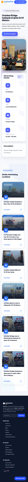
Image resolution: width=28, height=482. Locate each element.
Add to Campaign (11, 34)
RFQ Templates (8, 452)
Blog (6, 428)
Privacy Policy (8, 434)
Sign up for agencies (10, 464)
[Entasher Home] (7, 2)
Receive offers (8, 449)
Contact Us (8, 425)
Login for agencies (9, 467)
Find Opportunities (9, 454)
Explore (7, 447)
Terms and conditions (10, 436)
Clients (7, 430)
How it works (8, 445)
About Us (7, 423)
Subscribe (21, 415)
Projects (7, 432)
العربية (5, 470)
